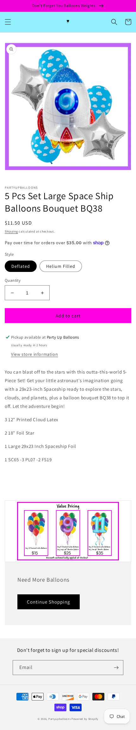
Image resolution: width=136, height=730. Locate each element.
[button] (8, 22)
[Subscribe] (116, 667)
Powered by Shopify (84, 718)
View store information (34, 354)
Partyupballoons (59, 718)
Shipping (11, 231)
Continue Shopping (48, 602)
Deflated (20, 266)
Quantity (13, 280)
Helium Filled (60, 266)
